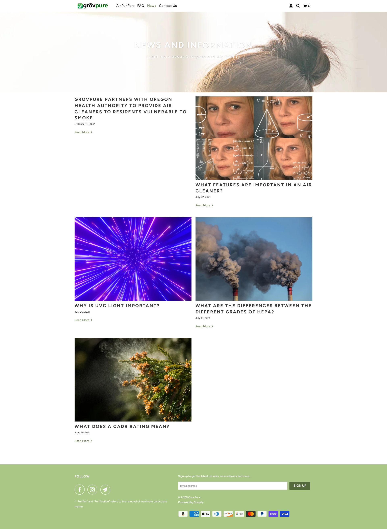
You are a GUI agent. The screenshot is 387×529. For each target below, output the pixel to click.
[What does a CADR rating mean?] (133, 380)
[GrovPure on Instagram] (93, 490)
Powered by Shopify (191, 502)
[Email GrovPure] (106, 490)
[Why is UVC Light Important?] (133, 259)
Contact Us (168, 6)
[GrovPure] (93, 5)
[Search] (298, 6)
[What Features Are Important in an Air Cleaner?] (254, 138)
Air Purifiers (125, 6)
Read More (82, 132)
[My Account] (291, 6)
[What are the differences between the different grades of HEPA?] (254, 259)
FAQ (140, 6)
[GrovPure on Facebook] (81, 490)
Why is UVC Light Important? (117, 305)
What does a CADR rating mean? (122, 426)
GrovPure (194, 497)
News (151, 6)
